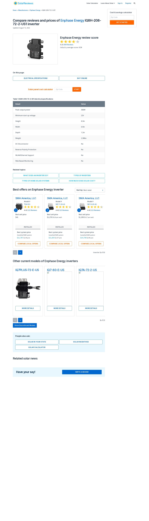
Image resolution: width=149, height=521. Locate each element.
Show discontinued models (24, 325)
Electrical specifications (35, 78)
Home (15, 10)
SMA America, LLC (25, 198)
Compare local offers (28, 244)
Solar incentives (81, 342)
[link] (23, 3)
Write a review (81, 372)
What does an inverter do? (35, 175)
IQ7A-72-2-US (88, 270)
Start (76, 89)
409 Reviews (68, 44)
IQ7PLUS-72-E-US (27, 270)
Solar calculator (36, 347)
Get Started (122, 22)
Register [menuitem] (128, 3)
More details (28, 308)
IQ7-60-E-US (55, 270)
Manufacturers (23, 10)
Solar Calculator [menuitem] (92, 3)
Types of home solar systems (35, 181)
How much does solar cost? (82, 181)
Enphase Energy (35, 10)
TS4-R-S (27, 204)
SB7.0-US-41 (92, 204)
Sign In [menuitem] (120, 3)
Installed (28, 227)
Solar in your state (37, 342)
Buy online (82, 78)
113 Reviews (32, 210)
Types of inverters (82, 175)
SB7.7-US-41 (60, 204)
